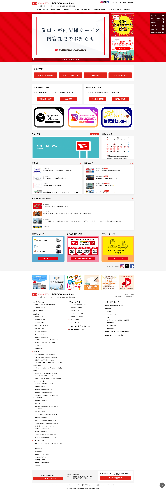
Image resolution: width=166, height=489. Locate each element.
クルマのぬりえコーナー (113, 302)
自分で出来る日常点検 (76, 307)
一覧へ (80, 163)
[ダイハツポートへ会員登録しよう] (126, 282)
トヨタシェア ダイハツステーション (80, 326)
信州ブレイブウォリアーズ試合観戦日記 (117, 332)
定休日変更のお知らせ (40, 412)
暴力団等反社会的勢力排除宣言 (90, 485)
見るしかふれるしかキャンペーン (43, 337)
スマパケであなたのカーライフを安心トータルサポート (47, 444)
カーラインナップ (41, 9)
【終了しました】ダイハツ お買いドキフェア (46, 340)
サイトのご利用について (112, 485)
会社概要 (109, 311)
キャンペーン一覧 (39, 328)
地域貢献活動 (110, 328)
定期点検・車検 (45, 99)
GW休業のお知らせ (40, 409)
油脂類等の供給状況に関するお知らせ (44, 360)
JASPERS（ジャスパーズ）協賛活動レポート (46, 354)
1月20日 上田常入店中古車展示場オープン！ (46, 414)
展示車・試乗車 (56, 9)
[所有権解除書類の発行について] (91, 282)
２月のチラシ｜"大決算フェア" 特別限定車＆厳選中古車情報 (47, 369)
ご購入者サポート (98, 9)
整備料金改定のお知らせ (41, 400)
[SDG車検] (74, 282)
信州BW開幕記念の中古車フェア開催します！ (46, 423)
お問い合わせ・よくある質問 (114, 335)
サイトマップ (102, 485)
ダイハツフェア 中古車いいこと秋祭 (44, 384)
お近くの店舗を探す (115, 478)
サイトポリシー (78, 485)
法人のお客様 (38, 448)
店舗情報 (66, 9)
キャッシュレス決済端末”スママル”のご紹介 (46, 420)
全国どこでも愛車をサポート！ (79, 316)
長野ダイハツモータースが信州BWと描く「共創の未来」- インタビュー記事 (47, 380)
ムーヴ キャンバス (39, 334)
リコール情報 (123, 2)
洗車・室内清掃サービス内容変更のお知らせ (46, 357)
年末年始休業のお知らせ (41, 417)
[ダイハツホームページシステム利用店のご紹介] (39, 282)
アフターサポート (113, 9)
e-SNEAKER (38, 345)
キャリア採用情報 (111, 326)
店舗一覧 (95, 134)
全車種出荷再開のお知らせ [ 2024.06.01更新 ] (46, 406)
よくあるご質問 (97, 99)
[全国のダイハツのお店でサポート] (109, 282)
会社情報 (126, 9)
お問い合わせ (131, 2)
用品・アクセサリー (70, 75)
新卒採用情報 (110, 323)
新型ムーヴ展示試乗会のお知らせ (43, 389)
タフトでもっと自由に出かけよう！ (44, 429)
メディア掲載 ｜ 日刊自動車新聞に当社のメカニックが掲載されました (47, 364)
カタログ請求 (114, 2)
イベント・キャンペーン (81, 9)
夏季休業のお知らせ (40, 387)
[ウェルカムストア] (56, 282)
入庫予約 (68, 99)
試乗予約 (153, 15)
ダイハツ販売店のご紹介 (77, 329)
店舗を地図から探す (40, 319)
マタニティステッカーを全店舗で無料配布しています (48, 373)
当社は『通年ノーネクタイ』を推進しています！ (47, 376)
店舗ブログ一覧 (39, 317)
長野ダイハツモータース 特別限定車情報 (45, 305)
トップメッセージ (111, 314)
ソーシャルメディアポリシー (66, 485)
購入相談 (95, 75)
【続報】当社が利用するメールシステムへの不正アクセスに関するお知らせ (47, 396)
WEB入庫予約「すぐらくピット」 (79, 305)
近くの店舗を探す (39, 322)
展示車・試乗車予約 (45, 75)
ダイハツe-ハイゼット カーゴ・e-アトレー (45, 343)
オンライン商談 (74, 319)
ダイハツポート (39, 403)
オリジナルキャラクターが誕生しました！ (45, 437)
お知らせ (36, 352)
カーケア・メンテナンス (77, 313)
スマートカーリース (75, 323)
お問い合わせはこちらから (48, 478)
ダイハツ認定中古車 (40, 307)
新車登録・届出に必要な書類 (42, 463)
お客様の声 (37, 465)
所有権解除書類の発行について (115, 305)
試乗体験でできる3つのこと (42, 454)
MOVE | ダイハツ (39, 348)
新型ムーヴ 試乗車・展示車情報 (43, 392)
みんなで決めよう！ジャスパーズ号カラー (45, 426)
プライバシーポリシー (53, 485)
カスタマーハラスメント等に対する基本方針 (118, 320)
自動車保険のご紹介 (40, 460)
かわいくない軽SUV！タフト (42, 331)
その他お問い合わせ (156, 32)
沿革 (108, 317)
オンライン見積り (120, 75)
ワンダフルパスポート (40, 457)
